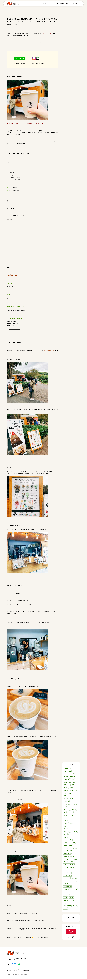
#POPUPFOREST (73, 790)
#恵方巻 (65, 787)
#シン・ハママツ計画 (68, 798)
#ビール (72, 900)
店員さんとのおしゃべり (14, 190)
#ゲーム (65, 881)
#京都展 (75, 804)
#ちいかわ (71, 787)
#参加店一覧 (66, 889)
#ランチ (65, 897)
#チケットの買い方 (68, 892)
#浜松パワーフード (68, 837)
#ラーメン (66, 839)
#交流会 (75, 812)
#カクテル (71, 815)
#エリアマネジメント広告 (69, 864)
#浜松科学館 (66, 779)
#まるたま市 (66, 859)
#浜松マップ (74, 785)
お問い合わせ (76, 3)
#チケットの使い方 (68, 870)
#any (65, 903)
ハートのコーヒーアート (14, 194)
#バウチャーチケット (68, 894)
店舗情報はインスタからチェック (17, 177)
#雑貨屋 (73, 842)
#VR (76, 878)
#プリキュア (66, 774)
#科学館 (65, 807)
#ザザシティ (66, 801)
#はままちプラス (67, 905)
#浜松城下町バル (67, 853)
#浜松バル (72, 861)
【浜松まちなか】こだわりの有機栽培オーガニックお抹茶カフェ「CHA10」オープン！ (25, 920)
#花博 (69, 826)
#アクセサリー (67, 842)
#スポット (71, 881)
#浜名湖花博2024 (67, 829)
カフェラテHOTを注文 (13, 187)
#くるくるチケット (68, 886)
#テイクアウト (74, 848)
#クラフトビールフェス (69, 867)
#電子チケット (74, 889)
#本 (64, 812)
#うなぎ (74, 839)
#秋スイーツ (66, 809)
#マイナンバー (67, 878)
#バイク (65, 815)
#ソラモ (69, 903)
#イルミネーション (68, 793)
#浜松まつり (72, 823)
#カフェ (65, 908)
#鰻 (70, 839)
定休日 (11, 175)
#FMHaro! (71, 897)
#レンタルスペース (68, 875)
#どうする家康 (74, 859)
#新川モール (66, 831)
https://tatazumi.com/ (14, 329)
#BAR (69, 834)
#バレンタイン (74, 831)
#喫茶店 (70, 845)
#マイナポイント (67, 872)
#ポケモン (66, 820)
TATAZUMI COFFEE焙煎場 (27, 142)
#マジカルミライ (67, 771)
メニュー (10, 184)
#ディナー (66, 823)
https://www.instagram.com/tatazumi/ (16, 310)
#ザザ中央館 (72, 776)
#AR (73, 878)
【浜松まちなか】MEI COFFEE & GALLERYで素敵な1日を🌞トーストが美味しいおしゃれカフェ (27, 937)
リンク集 (68, 3)
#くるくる (66, 883)
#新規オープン (72, 782)
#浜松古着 (66, 768)
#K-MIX (65, 845)
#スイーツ (75, 905)
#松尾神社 (73, 774)
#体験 (76, 881)
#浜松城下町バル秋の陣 (69, 856)
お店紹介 (9, 24)
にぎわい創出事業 (35, 969)
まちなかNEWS (44, 3)
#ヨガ (71, 820)
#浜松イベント (67, 785)
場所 (9, 166)
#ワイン (70, 818)
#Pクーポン (66, 861)
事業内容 (62, 3)
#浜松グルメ (66, 796)
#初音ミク (72, 768)
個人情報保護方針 (25, 970)
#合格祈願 (66, 790)
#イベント (66, 851)
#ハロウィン (73, 809)
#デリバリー (66, 848)
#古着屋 (70, 807)
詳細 (9, 170)
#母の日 (65, 782)
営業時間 (12, 172)
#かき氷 (65, 818)
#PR (71, 851)
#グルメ (72, 796)
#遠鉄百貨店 (66, 900)
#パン (65, 834)
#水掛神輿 (66, 776)
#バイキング (69, 812)
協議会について (54, 3)
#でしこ (72, 779)
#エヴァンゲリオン (68, 804)
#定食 (65, 826)
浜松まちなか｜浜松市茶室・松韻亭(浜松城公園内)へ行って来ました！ (22, 913)
